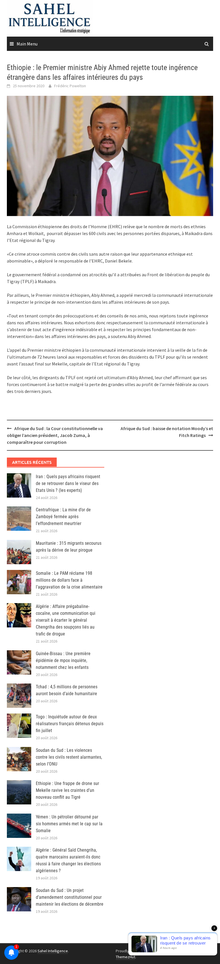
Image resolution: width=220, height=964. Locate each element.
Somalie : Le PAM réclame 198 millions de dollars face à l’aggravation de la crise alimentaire (69, 580)
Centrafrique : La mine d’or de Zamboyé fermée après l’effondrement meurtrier (63, 516)
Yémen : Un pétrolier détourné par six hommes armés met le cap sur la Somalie (69, 823)
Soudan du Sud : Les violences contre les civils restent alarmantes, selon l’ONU (69, 757)
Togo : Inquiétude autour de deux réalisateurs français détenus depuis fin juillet (69, 723)
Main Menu (27, 44)
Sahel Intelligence (53, 950)
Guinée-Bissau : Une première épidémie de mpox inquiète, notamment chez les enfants (63, 660)
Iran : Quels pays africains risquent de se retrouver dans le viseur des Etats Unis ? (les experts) (68, 483)
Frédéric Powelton (70, 85)
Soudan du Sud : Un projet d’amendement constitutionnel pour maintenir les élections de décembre (69, 897)
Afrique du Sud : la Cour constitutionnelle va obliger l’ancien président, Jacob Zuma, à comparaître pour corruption (55, 435)
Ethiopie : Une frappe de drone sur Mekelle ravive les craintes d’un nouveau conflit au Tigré (67, 790)
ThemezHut (125, 956)
